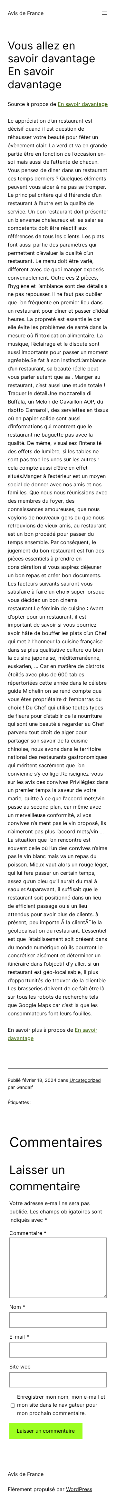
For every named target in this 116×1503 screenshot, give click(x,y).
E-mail (19, 1337)
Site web (20, 1366)
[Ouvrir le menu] (104, 13)
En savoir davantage (83, 104)
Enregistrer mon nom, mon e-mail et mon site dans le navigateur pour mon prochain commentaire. (61, 1405)
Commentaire (27, 1233)
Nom (17, 1307)
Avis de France (26, 13)
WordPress (79, 1489)
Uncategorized (85, 1080)
